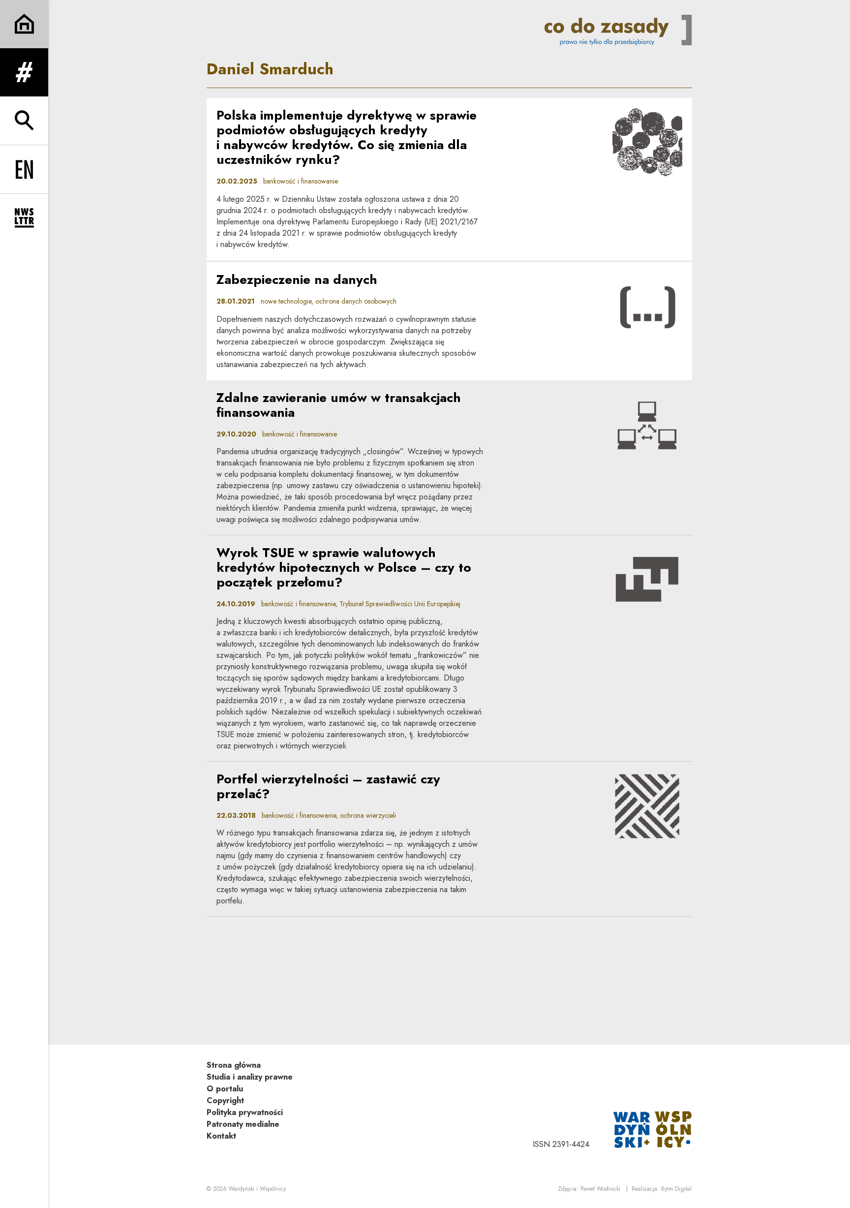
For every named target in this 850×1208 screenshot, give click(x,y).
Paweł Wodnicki (600, 1188)
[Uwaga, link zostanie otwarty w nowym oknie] (652, 1128)
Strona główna (234, 1065)
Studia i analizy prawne (250, 1077)
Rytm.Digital (676, 1188)
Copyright (225, 1100)
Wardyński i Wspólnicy (257, 1188)
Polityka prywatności (245, 1112)
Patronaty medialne (243, 1124)
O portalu (225, 1088)
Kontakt (221, 1136)
